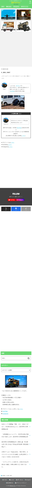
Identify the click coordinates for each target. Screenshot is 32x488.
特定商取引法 (10, 482)
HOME (3, 475)
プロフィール (25, 6)
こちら (23, 135)
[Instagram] (20, 200)
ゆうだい (18, 85)
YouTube (12, 91)
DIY (3, 6)
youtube (9, 6)
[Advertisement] (16, 49)
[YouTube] (11, 200)
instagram (16, 6)
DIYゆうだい (13, 485)
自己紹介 (5, 479)
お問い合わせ (20, 479)
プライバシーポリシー (21, 482)
